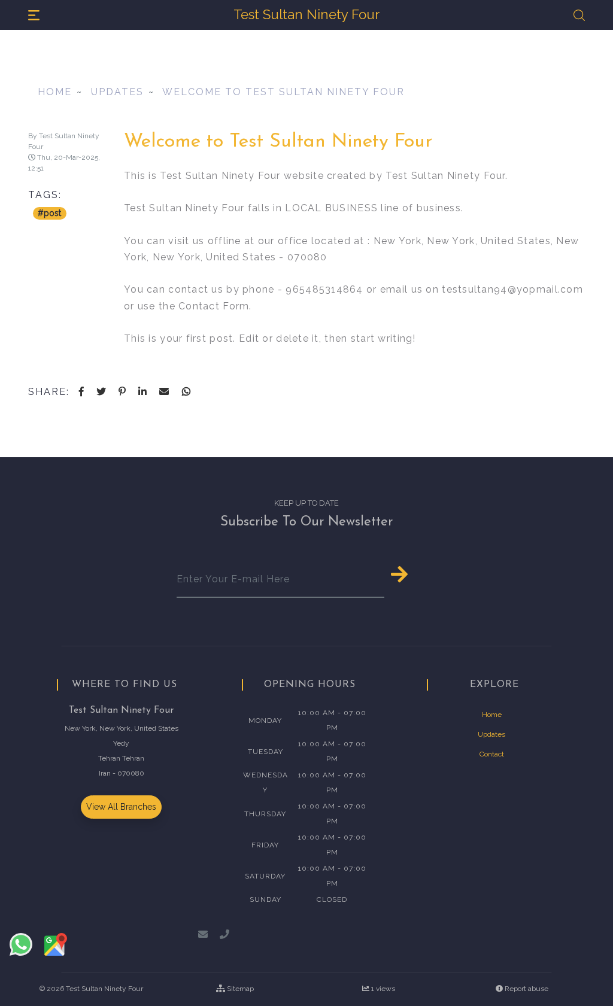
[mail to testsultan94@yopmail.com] (204, 934)
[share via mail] (165, 393)
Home (55, 92)
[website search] (579, 15)
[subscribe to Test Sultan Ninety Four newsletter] (410, 575)
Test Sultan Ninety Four (104, 988)
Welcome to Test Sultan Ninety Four (283, 92)
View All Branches (121, 807)
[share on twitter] (101, 393)
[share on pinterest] (122, 393)
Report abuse (525, 988)
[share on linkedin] (143, 393)
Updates (117, 92)
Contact (492, 754)
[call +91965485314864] (224, 934)
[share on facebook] (81, 393)
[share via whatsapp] (186, 393)
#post (49, 213)
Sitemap (240, 988)
